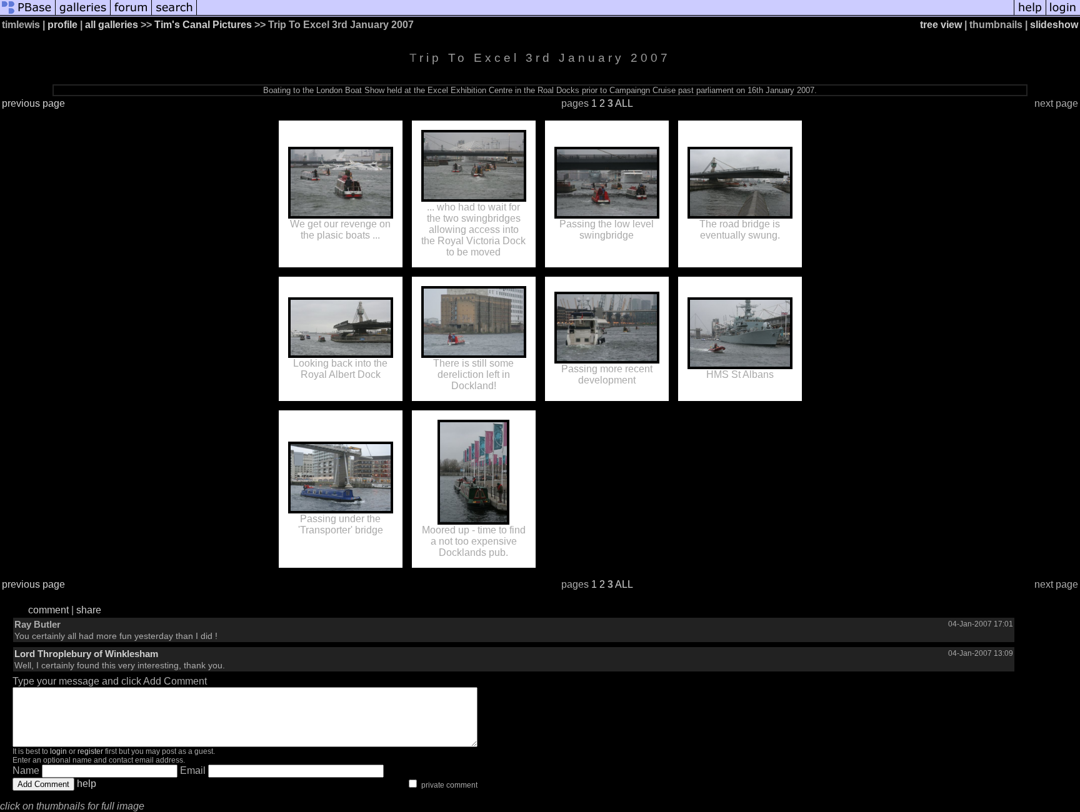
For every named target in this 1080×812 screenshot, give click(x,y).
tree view (941, 24)
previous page (33, 103)
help (86, 783)
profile (63, 24)
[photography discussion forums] (131, 14)
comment (48, 610)
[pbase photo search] (174, 14)
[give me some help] (1030, 14)
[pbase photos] (28, 14)
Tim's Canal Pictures (203, 24)
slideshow (1054, 24)
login (58, 751)
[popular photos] (605, 14)
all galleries (111, 24)
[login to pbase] (1063, 14)
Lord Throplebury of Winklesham (86, 653)
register (90, 751)
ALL (624, 103)
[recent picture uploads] (83, 14)
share (88, 610)
